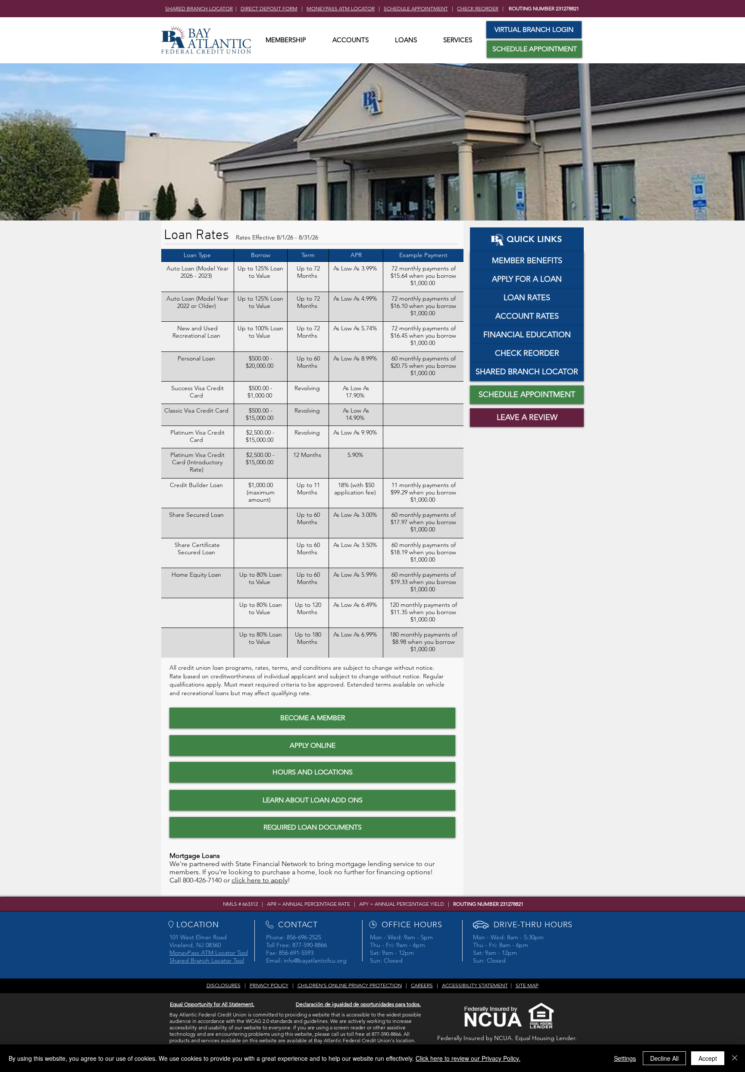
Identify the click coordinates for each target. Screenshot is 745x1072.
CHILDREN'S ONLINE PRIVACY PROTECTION (349, 985)
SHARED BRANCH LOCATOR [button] (199, 8)
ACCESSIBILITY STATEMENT (475, 985)
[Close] (734, 1058)
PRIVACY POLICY (269, 985)
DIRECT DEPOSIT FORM (269, 8)
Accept (707, 1058)
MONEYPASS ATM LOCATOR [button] (341, 8)
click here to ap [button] (255, 880)
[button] (286, 40)
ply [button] (283, 880)
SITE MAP (527, 985)
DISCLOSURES (224, 985)
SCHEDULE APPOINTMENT (416, 8)
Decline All (664, 1058)
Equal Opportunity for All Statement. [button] (212, 1004)
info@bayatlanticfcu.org (315, 960)
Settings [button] (625, 1058)
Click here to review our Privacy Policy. (468, 1058)
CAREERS (422, 985)
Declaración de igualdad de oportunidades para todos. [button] (358, 1004)
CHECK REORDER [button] (477, 8)
